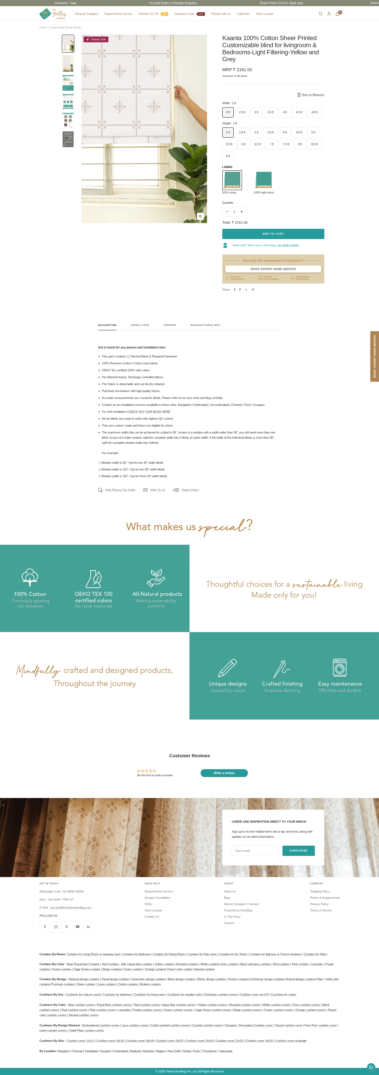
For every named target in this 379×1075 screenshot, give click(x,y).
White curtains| (210, 964)
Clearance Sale (189, 13)
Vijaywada (225, 1051)
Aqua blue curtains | (141, 964)
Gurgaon (105, 1051)
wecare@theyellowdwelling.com (70, 907)
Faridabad (91, 1051)
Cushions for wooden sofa (184, 994)
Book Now (268, 3)
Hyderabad (121, 1051)
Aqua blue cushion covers (179, 1004)
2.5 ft (242, 112)
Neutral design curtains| (300, 979)
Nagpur (160, 1051)
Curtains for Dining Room (169, 954)
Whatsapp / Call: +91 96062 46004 (61, 891)
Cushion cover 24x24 (200, 1040)
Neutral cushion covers (84, 1015)
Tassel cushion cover (288, 1025)
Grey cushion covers (306, 1004)
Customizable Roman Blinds (65, 27)
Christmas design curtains (267, 979)
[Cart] (338, 14)
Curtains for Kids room (202, 954)
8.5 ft (314, 144)
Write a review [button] (224, 773)
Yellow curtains (164, 964)
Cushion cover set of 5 (254, 994)
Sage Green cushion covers (213, 1010)
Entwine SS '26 (153, 13)
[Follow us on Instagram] (55, 926)
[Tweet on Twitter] (246, 289)
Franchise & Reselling (238, 910)
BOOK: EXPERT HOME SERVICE (374, 356)
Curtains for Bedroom (136, 954)
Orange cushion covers (311, 1010)
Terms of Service (321, 910)
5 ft (313, 132)
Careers (229, 923)
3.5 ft (270, 112)
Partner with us (221, 13)
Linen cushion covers (53, 1030)
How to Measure (313, 94)
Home (42, 27)
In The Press (232, 916)
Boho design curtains (181, 979)
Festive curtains (238, 979)
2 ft (228, 112)
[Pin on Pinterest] (240, 289)
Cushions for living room (149, 994)
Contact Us (152, 916)
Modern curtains (150, 984)
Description (107, 325)
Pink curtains (300, 964)
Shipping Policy (320, 891)
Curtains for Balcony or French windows (275, 954)
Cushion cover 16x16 (110, 1040)
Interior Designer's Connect (241, 904)
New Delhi (174, 1051)
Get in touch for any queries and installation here (131, 347)
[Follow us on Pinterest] (66, 926)
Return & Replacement (325, 897)
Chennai (77, 1051)
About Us (230, 891)
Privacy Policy (319, 904)
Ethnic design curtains (211, 979)
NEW (164, 14)
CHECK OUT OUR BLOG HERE (148, 411)
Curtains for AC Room (233, 954)
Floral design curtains (115, 979)
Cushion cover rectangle (291, 1040)
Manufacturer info (205, 325)
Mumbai (148, 1051)
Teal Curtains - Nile (114, 964)
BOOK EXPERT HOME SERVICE (273, 269)
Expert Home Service (118, 13)
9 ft (228, 156)
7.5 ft (286, 144)
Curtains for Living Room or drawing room (93, 954)
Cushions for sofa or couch (83, 994)
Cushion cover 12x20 (229, 1040)
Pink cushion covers (103, 1010)
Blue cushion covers (81, 1004)
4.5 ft (299, 112)
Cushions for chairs (283, 994)
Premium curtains (62, 984)
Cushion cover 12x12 (80, 1040)
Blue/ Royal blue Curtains (83, 964)
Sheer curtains (86, 984)
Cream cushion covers (278, 1010)
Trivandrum (209, 1051)
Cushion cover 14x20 (259, 1040)
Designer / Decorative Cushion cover (249, 1025)
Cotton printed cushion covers (170, 1025)
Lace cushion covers (135, 1025)
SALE (201, 14)
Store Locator (264, 13)
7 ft (272, 144)
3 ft (256, 112)
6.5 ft (257, 144)
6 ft (243, 144)
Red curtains (281, 964)
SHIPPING (169, 325)
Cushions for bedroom (117, 994)
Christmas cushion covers (220, 994)
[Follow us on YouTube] (77, 926)
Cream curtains (133, 969)
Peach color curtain (179, 969)
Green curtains (61, 969)
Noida (187, 1051)
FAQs (148, 904)
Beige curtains (112, 969)
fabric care (140, 325)
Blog (227, 897)
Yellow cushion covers (212, 1004)
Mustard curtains (187, 964)
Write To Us (157, 490)
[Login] (329, 13)
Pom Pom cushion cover (321, 1025)
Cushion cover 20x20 (169, 1040)
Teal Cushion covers (147, 1004)
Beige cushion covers (247, 1010)
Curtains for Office (315, 954)
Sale (45, 3)
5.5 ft (229, 144)
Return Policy (190, 490)
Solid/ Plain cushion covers (86, 1030)
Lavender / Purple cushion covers (140, 1010)
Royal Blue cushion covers (114, 1004)
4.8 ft (314, 112)
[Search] (321, 14)
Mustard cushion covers (245, 1004)
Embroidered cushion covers (101, 1025)
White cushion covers (277, 1004)
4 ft (285, 112)
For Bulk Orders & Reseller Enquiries (145, 3)
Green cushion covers (178, 1010)
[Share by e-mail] (252, 289)
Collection (243, 13)
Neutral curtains (204, 969)
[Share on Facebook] (234, 289)
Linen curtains (107, 984)
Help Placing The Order (120, 490)
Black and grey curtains (255, 964)
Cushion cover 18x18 (140, 1040)
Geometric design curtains (148, 979)
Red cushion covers (74, 1010)
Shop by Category (86, 13)
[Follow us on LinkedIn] (88, 926)
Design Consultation (158, 897)
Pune (196, 1051)
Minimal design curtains (84, 979)
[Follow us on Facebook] (44, 926)
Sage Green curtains (87, 969)
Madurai (135, 1051)
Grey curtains (229, 964)
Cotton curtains (128, 984)
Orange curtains (155, 969)
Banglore (63, 1051)
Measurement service (159, 891)
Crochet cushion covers (207, 1025)
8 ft (300, 144)
